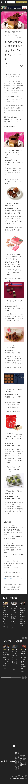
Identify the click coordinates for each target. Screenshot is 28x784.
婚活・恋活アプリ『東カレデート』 (23, 759)
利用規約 (18, 753)
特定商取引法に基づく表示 (18, 768)
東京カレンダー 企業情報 (16, 768)
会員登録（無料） (22, 2)
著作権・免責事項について (18, 762)
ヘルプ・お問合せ (16, 757)
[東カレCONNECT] (14, 7)
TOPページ (16, 753)
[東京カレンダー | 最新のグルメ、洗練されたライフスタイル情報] (1, 2)
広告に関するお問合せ (16, 762)
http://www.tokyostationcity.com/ (13, 579)
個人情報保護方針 (18, 756)
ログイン (11, 2)
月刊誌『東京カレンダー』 (23, 756)
